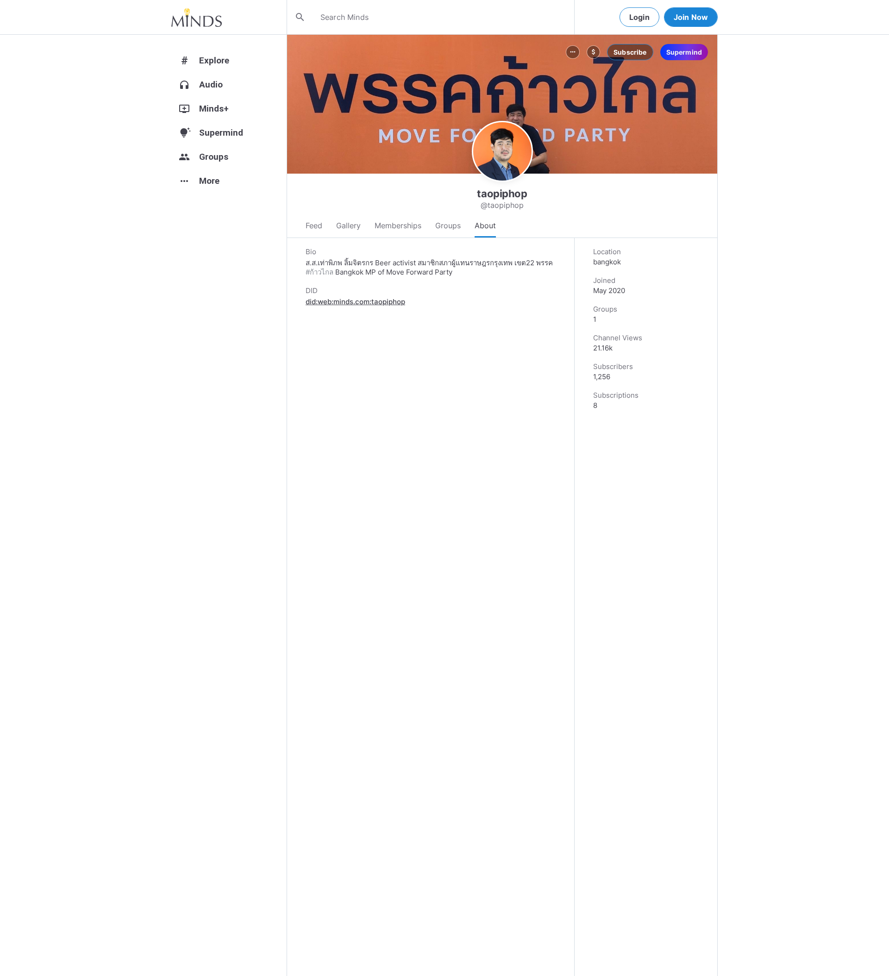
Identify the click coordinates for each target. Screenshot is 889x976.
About (485, 225)
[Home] (196, 17)
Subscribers (613, 366)
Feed (314, 225)
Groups (448, 225)
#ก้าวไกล (319, 272)
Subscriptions (616, 395)
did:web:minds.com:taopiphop (355, 301)
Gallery (348, 225)
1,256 (601, 376)
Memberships (398, 225)
